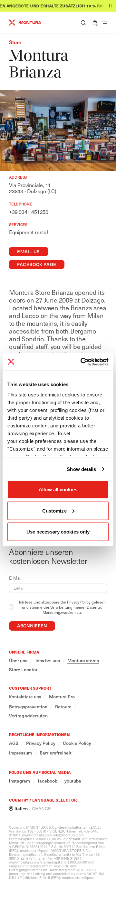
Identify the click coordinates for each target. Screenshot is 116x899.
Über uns (18, 661)
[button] (83, 22)
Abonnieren (32, 625)
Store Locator (23, 670)
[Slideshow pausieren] (110, 6)
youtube (72, 781)
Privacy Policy (79, 602)
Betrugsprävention (28, 707)
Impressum (20, 753)
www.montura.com (37, 835)
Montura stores (83, 661)
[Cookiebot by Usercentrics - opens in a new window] (82, 361)
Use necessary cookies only (58, 531)
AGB (13, 743)
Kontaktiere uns (25, 697)
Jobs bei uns (47, 661)
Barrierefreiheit (56, 753)
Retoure (63, 707)
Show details (81, 469)
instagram (19, 781)
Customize (54, 510)
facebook (47, 781)
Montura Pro (62, 697)
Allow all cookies (58, 489)
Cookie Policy (77, 743)
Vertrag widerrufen (28, 716)
